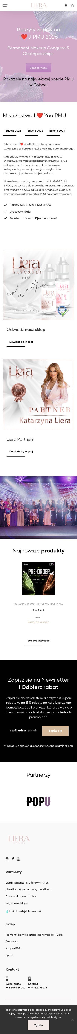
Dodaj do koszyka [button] (38, 621)
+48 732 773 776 (37, 987)
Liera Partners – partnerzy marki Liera (28, 889)
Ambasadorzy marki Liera (21, 896)
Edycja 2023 (57, 130)
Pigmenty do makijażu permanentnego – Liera (34, 934)
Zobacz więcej (38, 67)
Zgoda (38, 1025)
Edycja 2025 (13, 130)
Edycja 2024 (35, 130)
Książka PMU (13, 948)
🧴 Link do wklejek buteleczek (23, 911)
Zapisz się (55, 731)
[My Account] (65, 5)
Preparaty (12, 941)
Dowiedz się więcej (21, 341)
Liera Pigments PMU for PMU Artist (27, 882)
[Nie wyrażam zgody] (72, 1019)
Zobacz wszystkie (38, 640)
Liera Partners (20, 439)
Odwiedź (26, 329)
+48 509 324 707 (15, 987)
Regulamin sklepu (62, 746)
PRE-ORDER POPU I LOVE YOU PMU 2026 (38, 604)
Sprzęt (9, 955)
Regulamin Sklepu (16, 903)
